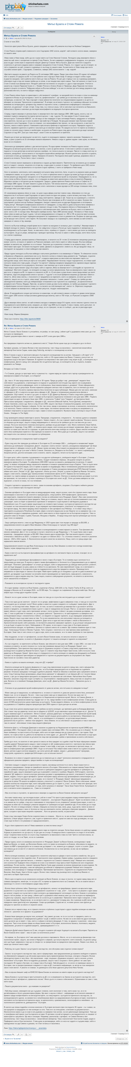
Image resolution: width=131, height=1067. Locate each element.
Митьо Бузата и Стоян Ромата (65, 24)
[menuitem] (5, 15)
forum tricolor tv (71, 1047)
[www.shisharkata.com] (15, 7)
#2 (5, 328)
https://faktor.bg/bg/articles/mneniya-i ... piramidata (27, 1028)
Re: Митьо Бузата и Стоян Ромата (20, 326)
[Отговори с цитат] (94, 36)
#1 (5, 38)
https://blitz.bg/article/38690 (30, 319)
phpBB (59, 1049)
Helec (103, 37)
